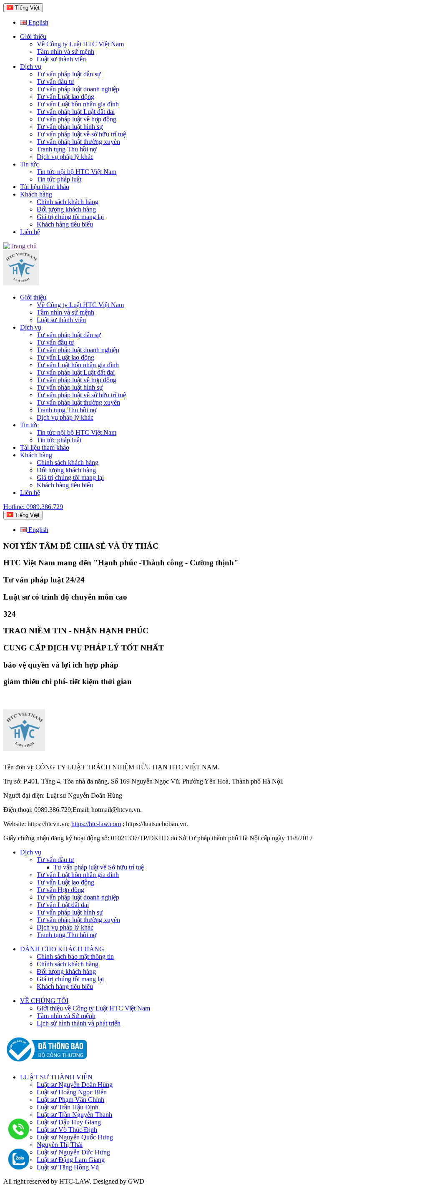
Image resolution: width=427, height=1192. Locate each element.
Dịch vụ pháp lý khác (65, 156)
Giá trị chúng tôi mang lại (70, 216)
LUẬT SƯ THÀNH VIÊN (56, 1077)
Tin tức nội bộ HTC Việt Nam (76, 171)
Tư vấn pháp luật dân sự (69, 74)
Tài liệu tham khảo (44, 186)
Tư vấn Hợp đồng (60, 889)
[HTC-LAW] (24, 748)
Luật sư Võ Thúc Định (67, 1129)
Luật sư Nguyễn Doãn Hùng (75, 1084)
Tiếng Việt (26, 8)
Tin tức (29, 164)
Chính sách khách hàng (67, 201)
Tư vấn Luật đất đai (63, 904)
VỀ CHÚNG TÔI (44, 1000)
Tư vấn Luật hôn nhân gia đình (78, 104)
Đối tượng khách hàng (66, 209)
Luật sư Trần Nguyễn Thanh (74, 1114)
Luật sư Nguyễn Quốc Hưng (75, 1137)
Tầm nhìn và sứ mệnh (65, 51)
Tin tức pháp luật (59, 179)
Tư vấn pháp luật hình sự (70, 126)
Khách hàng (36, 194)
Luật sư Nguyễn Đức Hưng (73, 1152)
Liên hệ (30, 231)
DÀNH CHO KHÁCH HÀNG (62, 949)
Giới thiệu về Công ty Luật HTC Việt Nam (93, 1008)
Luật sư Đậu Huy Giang (69, 1122)
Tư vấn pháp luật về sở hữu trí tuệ (81, 134)
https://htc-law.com (96, 823)
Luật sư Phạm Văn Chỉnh (70, 1099)
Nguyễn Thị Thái (60, 1144)
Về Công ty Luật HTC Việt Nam (80, 44)
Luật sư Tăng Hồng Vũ (68, 1167)
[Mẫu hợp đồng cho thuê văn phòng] (21, 283)
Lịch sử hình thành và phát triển (79, 1023)
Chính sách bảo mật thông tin (75, 956)
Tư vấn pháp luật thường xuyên (78, 141)
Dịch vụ (30, 66)
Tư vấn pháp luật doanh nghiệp (78, 89)
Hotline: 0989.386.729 (33, 506)
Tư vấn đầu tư (55, 81)
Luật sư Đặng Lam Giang (71, 1159)
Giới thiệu (33, 36)
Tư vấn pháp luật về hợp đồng (76, 119)
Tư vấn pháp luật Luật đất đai (76, 111)
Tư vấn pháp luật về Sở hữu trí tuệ (98, 867)
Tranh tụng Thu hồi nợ (66, 149)
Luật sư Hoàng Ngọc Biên (72, 1092)
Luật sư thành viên (61, 59)
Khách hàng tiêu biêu (65, 986)
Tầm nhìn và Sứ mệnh (66, 1015)
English (37, 22)
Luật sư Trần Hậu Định (67, 1107)
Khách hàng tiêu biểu (65, 224)
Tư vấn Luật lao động (65, 96)
